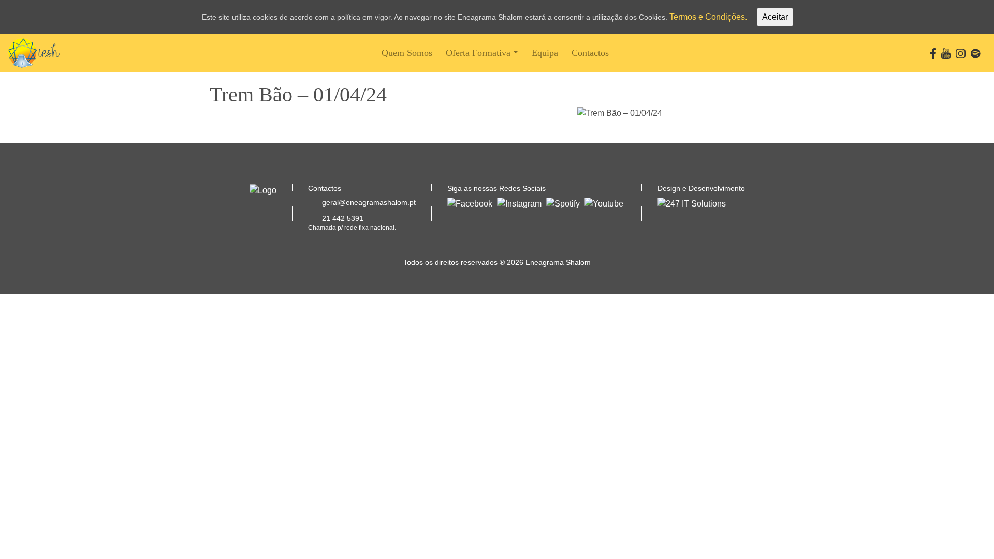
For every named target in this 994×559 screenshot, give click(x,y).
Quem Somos (407, 53)
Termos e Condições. (708, 16)
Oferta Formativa (478, 53)
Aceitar (775, 16)
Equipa (545, 53)
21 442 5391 (342, 218)
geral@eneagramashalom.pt (369, 202)
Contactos (590, 53)
